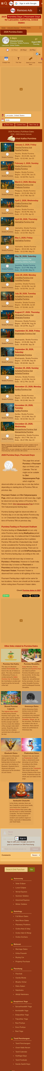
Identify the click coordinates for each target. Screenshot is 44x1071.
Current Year (21, 124)
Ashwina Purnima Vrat (24, 371)
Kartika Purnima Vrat (23, 389)
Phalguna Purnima (22, 187)
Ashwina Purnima (22, 373)
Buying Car (20, 957)
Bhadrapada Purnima (23, 355)
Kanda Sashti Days (23, 1064)
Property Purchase (23, 961)
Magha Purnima (21, 169)
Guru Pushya (20, 1027)
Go (31, 869)
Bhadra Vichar (21, 982)
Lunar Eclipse (21, 888)
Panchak (19, 974)
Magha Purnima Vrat (23, 166)
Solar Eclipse (21, 883)
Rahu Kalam (20, 986)
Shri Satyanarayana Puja (23, 504)
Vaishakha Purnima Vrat (24, 222)
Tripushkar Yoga (21, 1019)
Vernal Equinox (21, 892)
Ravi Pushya (20, 1023)
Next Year (33, 124)
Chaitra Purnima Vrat (23, 203)
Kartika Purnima (21, 411)
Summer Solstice (22, 896)
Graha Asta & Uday (23, 929)
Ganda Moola (21, 978)
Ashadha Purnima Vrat (24, 296)
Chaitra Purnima (21, 206)
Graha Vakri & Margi (23, 933)
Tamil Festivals (21, 1060)
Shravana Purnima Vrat (24, 315)
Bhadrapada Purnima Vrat (25, 333)
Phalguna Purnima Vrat (24, 185)
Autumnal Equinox (23, 900)
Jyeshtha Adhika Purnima (25, 262)
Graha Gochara (22, 937)
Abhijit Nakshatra (22, 994)
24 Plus (32, 50)
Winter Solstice (21, 904)
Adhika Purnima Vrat (23, 259)
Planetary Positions (23, 924)
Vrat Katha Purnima (26, 138)
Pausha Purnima (21, 150)
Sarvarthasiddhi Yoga (23, 1006)
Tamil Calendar (21, 1052)
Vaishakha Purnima (22, 240)
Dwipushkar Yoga (22, 1015)
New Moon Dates (22, 920)
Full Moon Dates (22, 916)
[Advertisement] (22, 89)
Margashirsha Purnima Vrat (26, 429)
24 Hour (23, 50)
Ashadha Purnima (22, 299)
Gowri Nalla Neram (23, 1048)
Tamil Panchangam (23, 1043)
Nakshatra (19, 990)
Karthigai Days (21, 1056)
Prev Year (8, 124)
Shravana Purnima (16, 41)
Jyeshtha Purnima (22, 280)
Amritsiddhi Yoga (21, 1011)
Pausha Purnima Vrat (23, 147)
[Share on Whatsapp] (6, 595)
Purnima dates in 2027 (31, 590)
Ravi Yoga (19, 1031)
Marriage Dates (22, 949)
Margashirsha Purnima (24, 432)
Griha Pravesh (21, 953)
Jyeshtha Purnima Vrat (24, 278)
